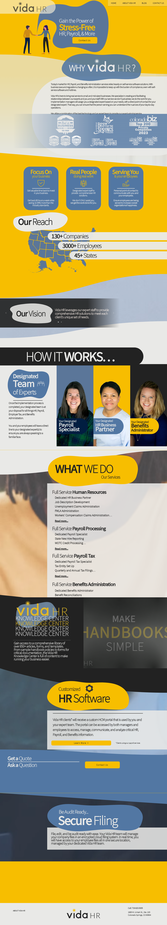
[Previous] (6, 313)
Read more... (61, 520)
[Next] (113, 313)
